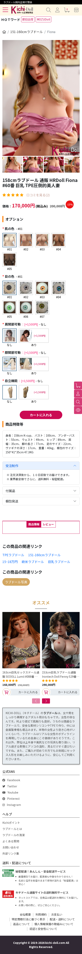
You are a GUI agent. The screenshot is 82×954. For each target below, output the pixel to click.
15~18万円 (10, 561)
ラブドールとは (12, 829)
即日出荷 (27, 19)
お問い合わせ (10, 847)
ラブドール (50, 713)
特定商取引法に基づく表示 (28, 919)
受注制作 (12, 465)
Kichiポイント (11, 823)
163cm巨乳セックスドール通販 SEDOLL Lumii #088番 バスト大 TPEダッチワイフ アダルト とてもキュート (21, 674)
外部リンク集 (10, 853)
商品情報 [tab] (33, 524)
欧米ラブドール (33, 561)
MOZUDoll (43, 19)
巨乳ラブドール (59, 561)
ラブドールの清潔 (13, 835)
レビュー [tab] (48, 524)
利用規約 (41, 914)
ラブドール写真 (16, 582)
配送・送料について (62, 919)
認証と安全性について (43, 929)
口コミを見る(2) (38, 195)
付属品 (10, 490)
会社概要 (25, 914)
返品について (21, 924)
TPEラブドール (13, 554)
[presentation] (36, 701)
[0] (78, 386)
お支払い (56, 914)
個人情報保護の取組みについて (53, 924)
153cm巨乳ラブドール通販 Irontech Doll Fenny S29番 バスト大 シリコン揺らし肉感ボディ (60, 674)
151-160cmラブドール (26, 31)
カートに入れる (41, 414)
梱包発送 (12, 501)
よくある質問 (10, 841)
